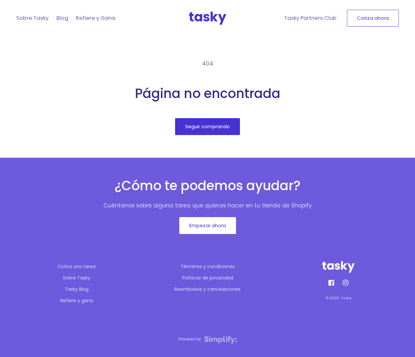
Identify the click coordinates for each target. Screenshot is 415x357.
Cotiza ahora (373, 18)
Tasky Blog (77, 289)
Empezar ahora (207, 225)
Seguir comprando (207, 126)
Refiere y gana (76, 300)
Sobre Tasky (76, 278)
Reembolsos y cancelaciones (207, 289)
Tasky (346, 298)
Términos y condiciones (208, 266)
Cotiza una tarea (76, 266)
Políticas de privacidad (207, 278)
